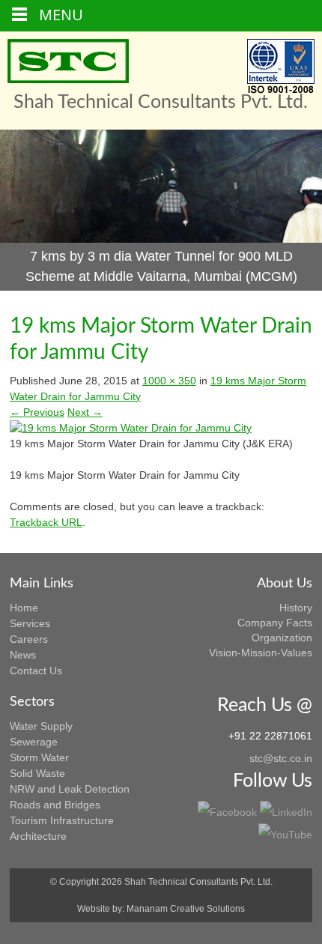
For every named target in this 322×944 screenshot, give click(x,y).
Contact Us (36, 671)
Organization (282, 638)
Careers (29, 639)
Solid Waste (37, 773)
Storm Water (39, 757)
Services (30, 623)
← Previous (37, 412)
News (23, 655)
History (295, 608)
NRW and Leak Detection (70, 789)
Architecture (38, 836)
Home (24, 608)
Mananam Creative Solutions (186, 909)
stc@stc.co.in (280, 758)
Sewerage (34, 742)
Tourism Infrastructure (62, 820)
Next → (85, 412)
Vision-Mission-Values (260, 653)
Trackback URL (46, 522)
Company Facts (274, 623)
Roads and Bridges (55, 805)
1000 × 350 (169, 381)
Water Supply (41, 726)
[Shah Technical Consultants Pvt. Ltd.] (68, 61)
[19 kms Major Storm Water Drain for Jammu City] (131, 428)
